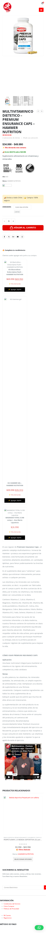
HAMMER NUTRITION (13, 181)
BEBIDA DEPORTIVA (9, 837)
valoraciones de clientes (11, 138)
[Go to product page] (23, 815)
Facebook (4, 237)
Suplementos (31, 837)
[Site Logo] (7, 7)
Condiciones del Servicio (12, 904)
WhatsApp (22, 237)
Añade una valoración (30, 138)
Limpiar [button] (17, 212)
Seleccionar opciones (23, 859)
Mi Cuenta (7, 915)
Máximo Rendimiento (20, 837)
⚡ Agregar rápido (14, 289)
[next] (42, 111)
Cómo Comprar (9, 906)
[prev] (38, 111)
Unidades (6, 207)
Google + (13, 237)
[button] (41, 10)
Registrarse (8, 918)
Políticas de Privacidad (11, 909)
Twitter (9, 237)
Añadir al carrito (25, 227)
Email (18, 237)
